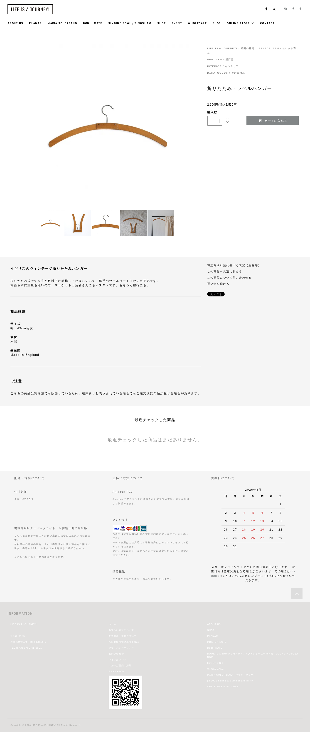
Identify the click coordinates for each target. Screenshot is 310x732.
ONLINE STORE (239, 23)
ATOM (120, 671)
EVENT (177, 23)
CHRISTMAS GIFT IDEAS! (223, 686)
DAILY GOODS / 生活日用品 (226, 73)
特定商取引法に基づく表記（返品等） (234, 265)
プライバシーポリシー (121, 648)
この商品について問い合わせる (229, 277)
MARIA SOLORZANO (62, 23)
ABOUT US (15, 23)
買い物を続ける (218, 283)
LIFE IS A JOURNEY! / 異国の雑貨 (230, 48)
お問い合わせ (116, 653)
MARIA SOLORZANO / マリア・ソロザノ (231, 675)
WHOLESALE (197, 23)
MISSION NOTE (217, 642)
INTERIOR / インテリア (223, 66)
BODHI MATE (92, 23)
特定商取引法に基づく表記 (124, 642)
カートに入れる (276, 120)
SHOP (161, 23)
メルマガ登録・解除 (120, 665)
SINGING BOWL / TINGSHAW (129, 23)
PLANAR (35, 23)
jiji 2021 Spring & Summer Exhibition (230, 680)
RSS (111, 671)
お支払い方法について (121, 630)
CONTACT (267, 23)
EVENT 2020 (215, 663)
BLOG (217, 23)
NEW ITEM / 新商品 (220, 59)
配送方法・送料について (122, 636)
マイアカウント (117, 659)
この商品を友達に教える (224, 271)
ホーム (112, 624)
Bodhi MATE (214, 648)
